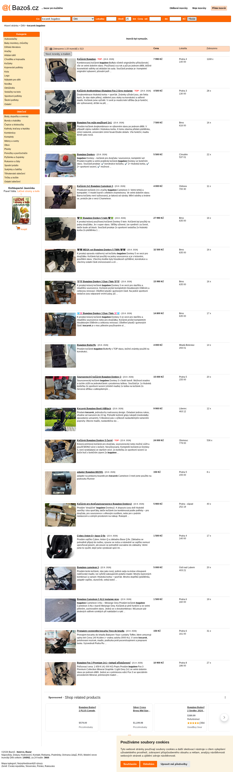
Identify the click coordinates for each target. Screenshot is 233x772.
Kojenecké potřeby (13, 67)
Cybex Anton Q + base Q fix (91, 536)
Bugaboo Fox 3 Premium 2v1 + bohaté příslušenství (103, 663)
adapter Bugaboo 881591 (90, 472)
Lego (6, 75)
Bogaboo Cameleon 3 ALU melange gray (98, 599)
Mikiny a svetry (11, 141)
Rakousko (50, 766)
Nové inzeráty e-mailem (58, 54)
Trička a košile (11, 177)
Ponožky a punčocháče (15, 153)
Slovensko (30, 766)
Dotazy (16, 755)
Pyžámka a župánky (14, 157)
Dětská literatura (12, 47)
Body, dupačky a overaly (16, 116)
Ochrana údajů (69, 755)
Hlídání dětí (10, 55)
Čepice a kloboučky (14, 124)
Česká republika (16, 766)
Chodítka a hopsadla (14, 59)
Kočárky (8, 63)
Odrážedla (9, 88)
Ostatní (7, 104)
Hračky (7, 51)
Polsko (40, 766)
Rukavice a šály (12, 161)
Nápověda (6, 755)
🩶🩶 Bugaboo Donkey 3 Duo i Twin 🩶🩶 (98, 281)
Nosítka (8, 84)
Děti (23, 25)
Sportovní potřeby (13, 96)
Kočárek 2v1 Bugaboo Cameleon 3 (95, 186)
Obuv (7, 145)
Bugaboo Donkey (86, 154)
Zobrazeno (212, 48)
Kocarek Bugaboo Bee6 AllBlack (94, 408)
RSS (80, 755)
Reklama (45, 755)
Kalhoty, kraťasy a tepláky (17, 128)
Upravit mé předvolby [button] (174, 764)
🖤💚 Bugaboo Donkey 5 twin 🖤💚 (95, 218)
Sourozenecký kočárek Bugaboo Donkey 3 (99, 377)
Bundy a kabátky (12, 120)
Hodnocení (26, 755)
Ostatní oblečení (12, 181)
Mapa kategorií (8, 763)
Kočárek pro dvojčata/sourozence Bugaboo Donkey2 (104, 504)
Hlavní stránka (11, 25)
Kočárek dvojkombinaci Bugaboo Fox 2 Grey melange (105, 91)
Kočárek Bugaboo (86, 59)
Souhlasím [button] (130, 764)
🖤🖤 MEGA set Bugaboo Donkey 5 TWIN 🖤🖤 (101, 249)
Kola (6, 71)
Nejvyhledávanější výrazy (30, 763)
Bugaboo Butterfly (86, 345)
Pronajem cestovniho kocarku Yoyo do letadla (100, 631)
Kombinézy (9, 133)
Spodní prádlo (11, 165)
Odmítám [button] (148, 764)
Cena (156, 48)
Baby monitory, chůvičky (16, 43)
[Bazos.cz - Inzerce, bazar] (20, 10)
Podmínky (56, 755)
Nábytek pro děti (12, 79)
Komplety (9, 137)
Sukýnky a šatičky (13, 169)
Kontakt (36, 755)
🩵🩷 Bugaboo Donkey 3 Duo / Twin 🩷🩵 (98, 313)
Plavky (7, 149)
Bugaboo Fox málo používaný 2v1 (94, 122)
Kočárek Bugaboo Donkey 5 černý (95, 440)
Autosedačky (10, 39)
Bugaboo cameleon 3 (88, 567)
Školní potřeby (11, 100)
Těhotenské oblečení (14, 173)
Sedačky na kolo (12, 92)
